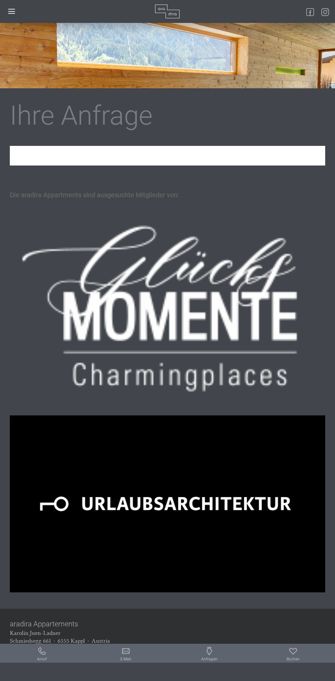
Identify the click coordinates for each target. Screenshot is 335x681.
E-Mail (125, 659)
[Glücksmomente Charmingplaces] (167, 308)
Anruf (42, 659)
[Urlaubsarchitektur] (167, 503)
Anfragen (209, 659)
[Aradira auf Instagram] (325, 12)
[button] (11, 11)
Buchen (293, 659)
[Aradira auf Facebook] (310, 12)
